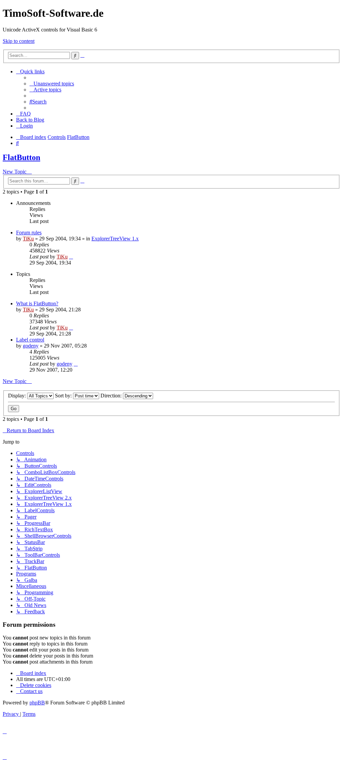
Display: (17, 395)
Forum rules (29, 232)
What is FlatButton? (37, 303)
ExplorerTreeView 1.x (115, 238)
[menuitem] (51, 83)
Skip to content (19, 41)
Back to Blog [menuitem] (30, 120)
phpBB (37, 702)
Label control (30, 339)
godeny (31, 346)
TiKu (28, 238)
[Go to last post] (71, 256)
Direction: (111, 395)
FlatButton (21, 157)
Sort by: (64, 395)
